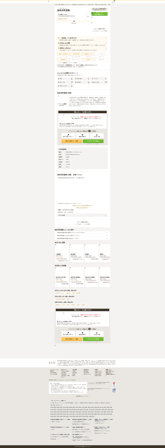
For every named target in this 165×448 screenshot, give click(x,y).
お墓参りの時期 (98, 375)
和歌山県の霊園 (110, 411)
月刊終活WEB (53, 439)
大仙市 (68, 304)
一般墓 (73, 293)
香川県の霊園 (90, 414)
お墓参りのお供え (98, 372)
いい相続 (74, 421)
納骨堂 (73, 375)
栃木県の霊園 (103, 407)
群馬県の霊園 (109, 407)
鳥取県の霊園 (53, 414)
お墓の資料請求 (53, 372)
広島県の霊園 (72, 414)
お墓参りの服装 (98, 374)
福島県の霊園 (90, 407)
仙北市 (78, 304)
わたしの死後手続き (76, 431)
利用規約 (54, 379)
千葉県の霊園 (59, 409)
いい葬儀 (52, 421)
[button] (99, 13)
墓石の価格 (86, 371)
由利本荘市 (58, 304)
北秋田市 (73, 304)
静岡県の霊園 (59, 411)
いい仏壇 (52, 429)
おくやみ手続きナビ (54, 436)
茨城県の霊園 (97, 407)
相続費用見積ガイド (81, 421)
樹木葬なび (86, 402)
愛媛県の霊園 (97, 414)
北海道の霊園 (53, 407)
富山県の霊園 (85, 409)
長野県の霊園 (110, 409)
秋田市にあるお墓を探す (82, 207)
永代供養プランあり (60, 293)
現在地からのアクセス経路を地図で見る (82, 205)
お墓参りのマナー (98, 371)
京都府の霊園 (84, 411)
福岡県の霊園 (109, 414)
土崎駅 (81, 65)
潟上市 (63, 304)
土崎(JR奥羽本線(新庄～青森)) (62, 299)
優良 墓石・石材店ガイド (106, 402)
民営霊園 (78, 293)
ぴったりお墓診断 (53, 374)
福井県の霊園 (97, 409)
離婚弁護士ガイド (85, 424)
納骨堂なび (91, 402)
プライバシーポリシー (61, 379)
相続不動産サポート (76, 429)
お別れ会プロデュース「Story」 (100, 433)
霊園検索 (52, 371)
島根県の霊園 (59, 414)
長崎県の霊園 (59, 416)
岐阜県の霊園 (53, 411)
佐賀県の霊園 (53, 416)
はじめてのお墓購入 (65, 371)
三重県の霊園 (72, 411)
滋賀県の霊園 (78, 411)
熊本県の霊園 (65, 416)
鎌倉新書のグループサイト (82, 396)
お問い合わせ (73, 379)
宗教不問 (68, 293)
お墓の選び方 (64, 374)
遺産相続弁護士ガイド (76, 424)
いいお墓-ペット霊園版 (78, 402)
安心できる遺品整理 (85, 429)
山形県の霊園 (84, 407)
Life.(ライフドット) (59, 402)
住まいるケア (101, 423)
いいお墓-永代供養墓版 (68, 402)
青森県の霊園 (59, 407)
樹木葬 (73, 374)
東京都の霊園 (65, 409)
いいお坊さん (57, 421)
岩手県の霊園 (65, 407)
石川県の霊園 (91, 409)
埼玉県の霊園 (53, 409)
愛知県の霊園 (65, 411)
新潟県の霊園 (79, 409)
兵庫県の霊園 (97, 411)
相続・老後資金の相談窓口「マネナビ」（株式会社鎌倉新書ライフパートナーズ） (80, 437)
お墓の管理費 (86, 372)
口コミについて (68, 379)
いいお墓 (52, 402)
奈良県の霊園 (103, 411)
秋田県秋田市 (69, 65)
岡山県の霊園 (65, 414)
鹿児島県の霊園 (85, 416)
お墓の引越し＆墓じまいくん (56, 405)
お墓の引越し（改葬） (65, 375)
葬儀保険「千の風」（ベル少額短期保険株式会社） (82, 440)
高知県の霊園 (103, 414)
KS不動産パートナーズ (86, 431)
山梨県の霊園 (104, 409)
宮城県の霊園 (72, 407)
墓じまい (63, 376)
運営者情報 (51, 379)
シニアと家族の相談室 (63, 436)
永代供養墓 (74, 372)
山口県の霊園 (78, 414)
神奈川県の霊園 (72, 409)
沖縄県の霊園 (91, 416)
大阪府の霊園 (90, 411)
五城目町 (83, 304)
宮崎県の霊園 (78, 416)
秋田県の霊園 (78, 407)
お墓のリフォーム (87, 374)
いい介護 (96, 423)
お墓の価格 (63, 372)
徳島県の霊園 (84, 414)
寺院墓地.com (97, 402)
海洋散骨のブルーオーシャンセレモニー (102, 430)
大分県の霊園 (72, 416)
